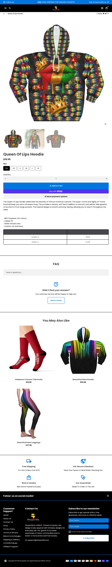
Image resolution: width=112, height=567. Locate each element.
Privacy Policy (9, 529)
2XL (6, 168)
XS (14, 168)
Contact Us (8, 522)
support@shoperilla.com (37, 540)
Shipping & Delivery (11, 539)
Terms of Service (10, 532)
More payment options (57, 196)
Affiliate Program (10, 546)
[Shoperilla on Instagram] (4, 2)
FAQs (5, 525)
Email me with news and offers (82, 532)
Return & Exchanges (12, 536)
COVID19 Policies (10, 543)
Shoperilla (23, 561)
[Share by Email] (108, 14)
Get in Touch (56, 300)
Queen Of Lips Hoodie (15, 14)
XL (38, 168)
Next (105, 74)
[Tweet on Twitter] (106, 14)
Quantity (7, 174)
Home (5, 515)
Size (5, 164)
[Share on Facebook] (103, 14)
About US (7, 518)
